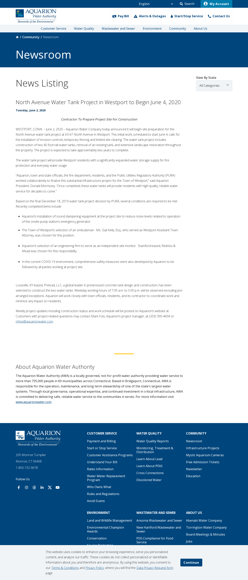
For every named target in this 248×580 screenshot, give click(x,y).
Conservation (97, 538)
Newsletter (194, 469)
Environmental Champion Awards (105, 529)
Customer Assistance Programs (110, 455)
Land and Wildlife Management (109, 520)
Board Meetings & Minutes (205, 534)
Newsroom (194, 441)
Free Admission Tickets (202, 462)
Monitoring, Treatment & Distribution (154, 450)
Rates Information (100, 469)
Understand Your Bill (102, 462)
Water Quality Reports (152, 441)
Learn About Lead (149, 459)
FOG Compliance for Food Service (154, 540)
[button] (187, 4)
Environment (152, 28)
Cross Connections (150, 473)
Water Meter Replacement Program (106, 478)
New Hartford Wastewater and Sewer (158, 529)
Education (193, 476)
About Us (200, 28)
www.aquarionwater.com (33, 402)
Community (177, 28)
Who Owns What (99, 487)
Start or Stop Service (102, 448)
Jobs (189, 541)
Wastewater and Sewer (118, 28)
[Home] (17, 37)
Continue (191, 562)
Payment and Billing (101, 441)
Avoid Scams (96, 501)
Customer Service (53, 28)
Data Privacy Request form (154, 568)
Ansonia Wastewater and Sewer (159, 520)
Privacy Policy (94, 568)
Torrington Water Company (206, 527)
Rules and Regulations (103, 494)
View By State (206, 77)
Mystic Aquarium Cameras (205, 455)
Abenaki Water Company (204, 520)
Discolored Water (149, 480)
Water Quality (84, 28)
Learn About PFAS (149, 466)
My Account (219, 4)
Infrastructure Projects (202, 448)
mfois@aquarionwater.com (34, 321)
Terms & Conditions (65, 568)
